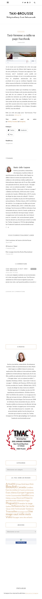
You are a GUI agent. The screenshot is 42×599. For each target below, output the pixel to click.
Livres (31, 495)
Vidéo (9, 517)
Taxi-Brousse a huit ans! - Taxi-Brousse (17, 269)
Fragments (29, 492)
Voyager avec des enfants (22, 517)
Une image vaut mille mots (19, 513)
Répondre (33, 268)
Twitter (10, 121)
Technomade (20, 509)
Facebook (15, 121)
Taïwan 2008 (10, 509)
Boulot (11, 486)
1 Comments (9, 158)
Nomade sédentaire (17, 500)
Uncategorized (23, 512)
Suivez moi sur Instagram (31, 593)
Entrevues (30, 490)
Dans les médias (12, 490)
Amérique (25, 484)
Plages (27, 501)
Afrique (18, 484)
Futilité (8, 495)
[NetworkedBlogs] (21, 540)
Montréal (20, 498)
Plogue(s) (21, 31)
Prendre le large (25, 503)
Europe (20, 492)
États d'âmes (11, 492)
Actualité (10, 483)
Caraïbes (29, 487)
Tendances (29, 509)
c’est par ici (17, 115)
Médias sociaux (11, 498)
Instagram (22, 121)
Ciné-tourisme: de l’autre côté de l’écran (18, 240)
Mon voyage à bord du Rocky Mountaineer (19, 252)
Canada (21, 487)
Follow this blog (21, 542)
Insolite (25, 495)
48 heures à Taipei (11, 246)
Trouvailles (11, 511)
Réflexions (16, 506)
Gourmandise (16, 495)
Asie (31, 484)
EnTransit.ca (22, 490)
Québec (8, 506)
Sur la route (28, 506)
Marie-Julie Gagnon (21, 167)
